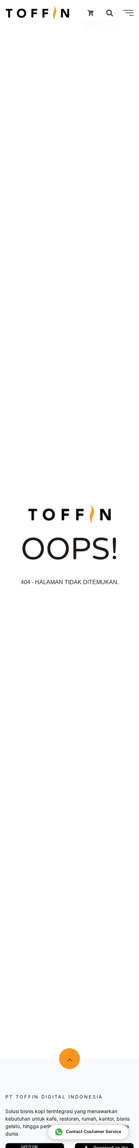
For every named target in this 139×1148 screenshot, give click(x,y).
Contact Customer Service (93, 1131)
